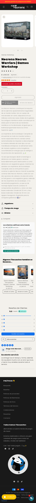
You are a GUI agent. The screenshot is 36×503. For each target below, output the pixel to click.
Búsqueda (6, 385)
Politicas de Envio (9, 402)
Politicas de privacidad (11, 394)
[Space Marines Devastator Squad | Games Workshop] (9, 272)
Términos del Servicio (10, 406)
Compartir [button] (6, 219)
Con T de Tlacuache (16, 492)
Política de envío (25, 497)
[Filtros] (3, 339)
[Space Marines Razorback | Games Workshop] (23, 272)
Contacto (6, 418)
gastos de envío (7, 77)
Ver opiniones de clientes (11, 251)
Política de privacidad (27, 495)
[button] (4, 7)
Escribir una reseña (18, 334)
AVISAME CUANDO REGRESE (11, 84)
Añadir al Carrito (9, 291)
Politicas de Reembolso (11, 398)
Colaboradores (8, 410)
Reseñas (6, 390)
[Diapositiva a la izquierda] (14, 50)
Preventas (6, 414)
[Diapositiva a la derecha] (22, 50)
